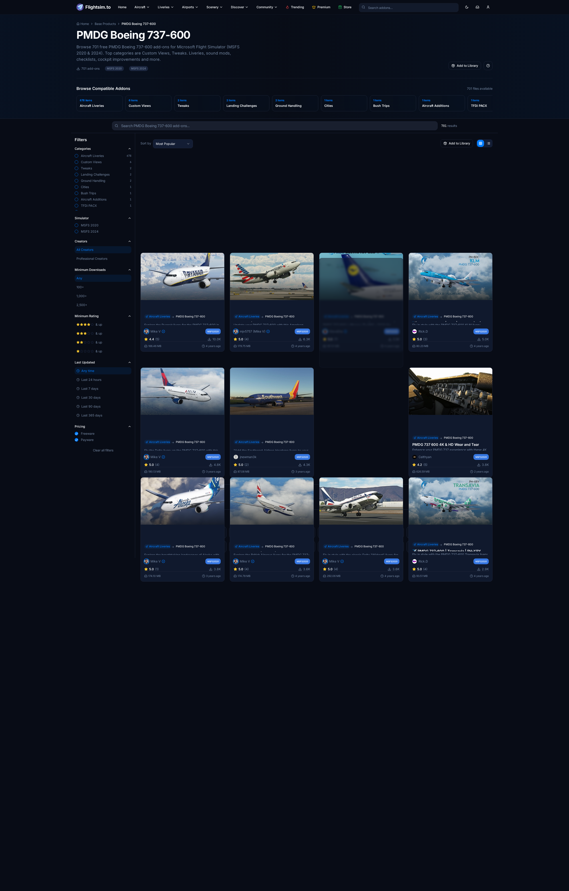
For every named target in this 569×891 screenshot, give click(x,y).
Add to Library (467, 65)
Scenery (212, 7)
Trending (297, 7)
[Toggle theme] (466, 7)
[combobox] (173, 143)
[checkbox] (76, 156)
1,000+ (81, 296)
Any (79, 278)
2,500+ (81, 305)
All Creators (84, 250)
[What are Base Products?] (488, 65)
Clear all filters (103, 450)
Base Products (105, 24)
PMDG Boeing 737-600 (190, 316)
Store (347, 7)
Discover (237, 7)
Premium (323, 7)
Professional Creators (91, 258)
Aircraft (139, 7)
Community (264, 7)
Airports (188, 7)
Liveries (164, 7)
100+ (80, 287)
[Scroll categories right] (489, 104)
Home (122, 7)
